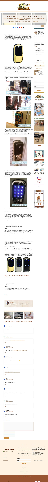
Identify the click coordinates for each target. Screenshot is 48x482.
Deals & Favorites (5, 460)
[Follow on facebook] (39, 63)
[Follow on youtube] (38, 63)
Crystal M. (38, 130)
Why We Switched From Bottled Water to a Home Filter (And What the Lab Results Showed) (8, 317)
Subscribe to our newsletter (38, 75)
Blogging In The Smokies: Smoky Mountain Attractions (42, 173)
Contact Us (24, 472)
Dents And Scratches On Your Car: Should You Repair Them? (18, 317)
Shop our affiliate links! (39, 68)
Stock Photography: (38, 457)
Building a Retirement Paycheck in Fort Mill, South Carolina (39, 128)
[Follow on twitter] (41, 63)
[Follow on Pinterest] (37, 63)
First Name (18, 458)
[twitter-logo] (15, 27)
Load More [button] (39, 145)
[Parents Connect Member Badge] (39, 182)
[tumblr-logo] (23, 27)
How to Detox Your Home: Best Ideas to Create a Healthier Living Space (39, 140)
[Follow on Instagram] (35, 63)
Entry (5, 294)
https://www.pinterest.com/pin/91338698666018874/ (19, 350)
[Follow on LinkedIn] (42, 63)
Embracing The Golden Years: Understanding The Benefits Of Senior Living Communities (28, 317)
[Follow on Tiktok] (36, 63)
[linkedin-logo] (17, 27)
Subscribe (39, 90)
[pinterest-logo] (19, 27)
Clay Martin (12, 21)
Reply (5, 342)
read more (36, 46)
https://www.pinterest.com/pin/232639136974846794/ (17, 340)
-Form (7, 294)
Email (35, 86)
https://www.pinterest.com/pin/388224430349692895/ (12, 372)
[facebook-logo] (13, 27)
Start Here (4, 453)
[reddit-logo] (21, 27)
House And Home (35, 21)
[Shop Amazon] (43, 63)
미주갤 (39, 186)
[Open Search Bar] (24, 11)
